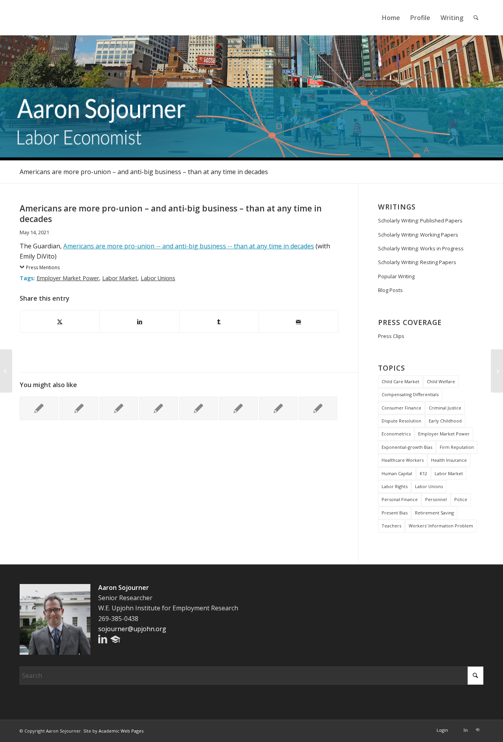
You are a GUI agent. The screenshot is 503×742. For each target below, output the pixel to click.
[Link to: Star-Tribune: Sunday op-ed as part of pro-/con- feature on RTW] (198, 408)
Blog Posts (390, 290)
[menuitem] (391, 17)
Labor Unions (158, 278)
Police (460, 499)
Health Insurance (449, 460)
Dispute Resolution (401, 421)
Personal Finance (400, 499)
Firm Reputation (457, 447)
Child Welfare (441, 381)
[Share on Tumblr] (219, 321)
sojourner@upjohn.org (132, 628)
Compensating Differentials (410, 394)
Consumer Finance (401, 408)
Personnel (436, 499)
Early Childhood (445, 421)
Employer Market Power (68, 278)
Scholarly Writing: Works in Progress (421, 248)
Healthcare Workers (403, 460)
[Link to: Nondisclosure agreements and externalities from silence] (118, 408)
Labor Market (120, 278)
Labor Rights (395, 486)
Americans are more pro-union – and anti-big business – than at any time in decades (144, 171)
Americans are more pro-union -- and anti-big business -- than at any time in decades (188, 246)
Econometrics (396, 434)
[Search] (476, 17)
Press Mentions (43, 267)
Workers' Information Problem (441, 526)
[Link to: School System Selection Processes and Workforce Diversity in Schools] (78, 408)
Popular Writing (396, 276)
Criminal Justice (445, 408)
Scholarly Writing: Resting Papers (417, 262)
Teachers (391, 526)
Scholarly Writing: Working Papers (418, 234)
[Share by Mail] (298, 321)
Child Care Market (400, 381)
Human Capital (397, 473)
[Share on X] (59, 321)
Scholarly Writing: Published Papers (420, 220)
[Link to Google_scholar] (477, 730)
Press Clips (391, 336)
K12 (423, 473)
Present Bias (395, 513)
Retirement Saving (434, 513)
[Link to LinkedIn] (466, 730)
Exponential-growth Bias (407, 447)
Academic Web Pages (121, 731)
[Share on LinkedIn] (139, 321)
